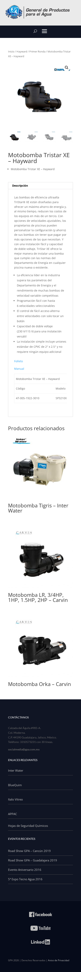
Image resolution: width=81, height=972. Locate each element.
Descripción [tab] (20, 185)
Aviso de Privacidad (58, 960)
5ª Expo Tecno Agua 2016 (25, 879)
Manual (19, 368)
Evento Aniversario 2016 (24, 870)
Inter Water (15, 770)
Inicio (11, 51)
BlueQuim (15, 785)
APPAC (12, 814)
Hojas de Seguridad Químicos (28, 826)
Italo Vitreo (15, 799)
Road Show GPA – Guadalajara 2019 (32, 860)
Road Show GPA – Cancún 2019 (29, 851)
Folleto (18, 361)
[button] (66, 67)
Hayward (22, 51)
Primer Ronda (37, 51)
